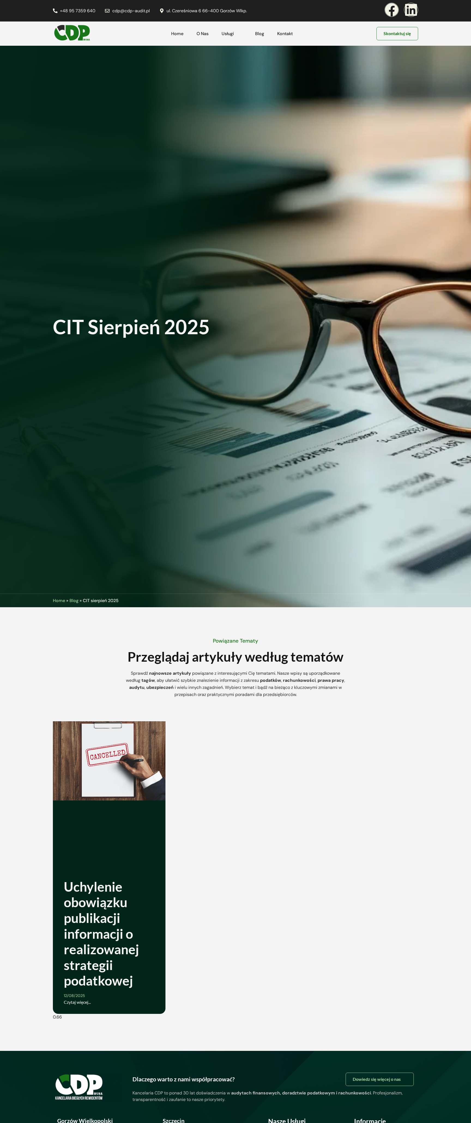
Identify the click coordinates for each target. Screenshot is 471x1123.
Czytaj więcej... (77, 1002)
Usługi (228, 33)
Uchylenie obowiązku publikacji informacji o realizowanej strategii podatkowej (101, 934)
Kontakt (285, 33)
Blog (259, 33)
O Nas (203, 33)
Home (177, 33)
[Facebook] (392, 10)
